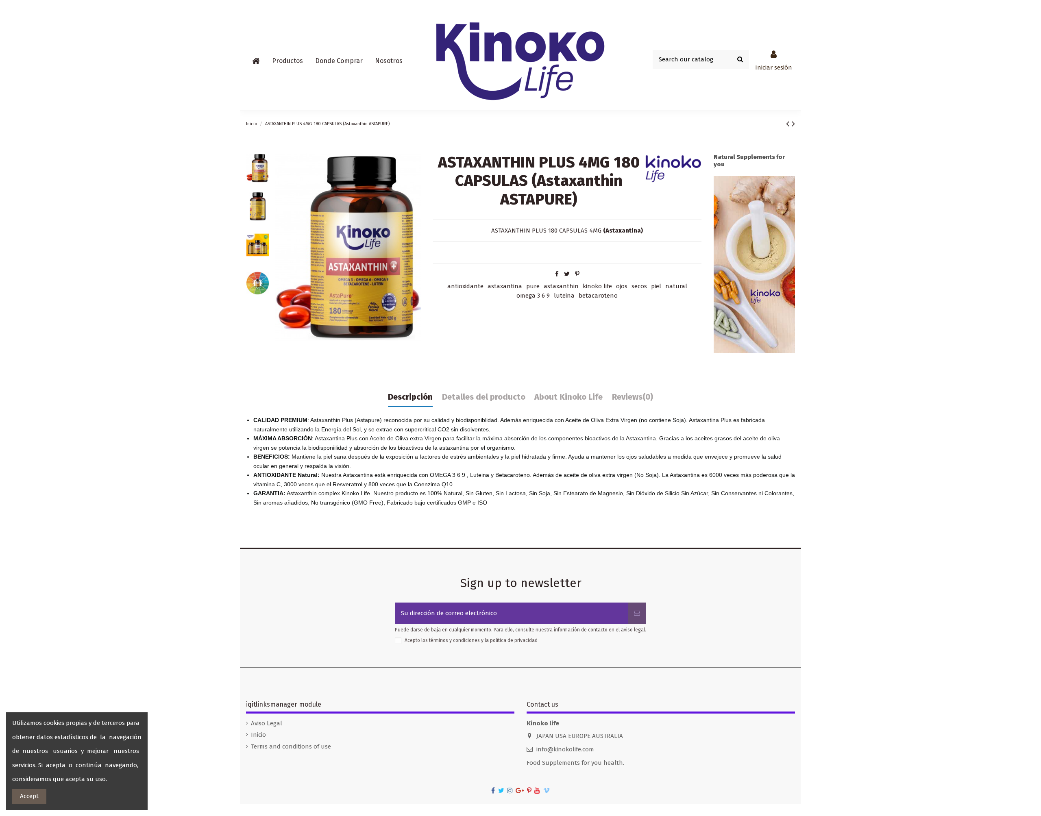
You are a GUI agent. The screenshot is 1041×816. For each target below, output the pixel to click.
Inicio (258, 734)
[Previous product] (789, 123)
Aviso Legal (266, 723)
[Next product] (793, 123)
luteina (564, 295)
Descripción (410, 397)
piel (656, 286)
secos (639, 286)
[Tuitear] (567, 274)
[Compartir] (557, 274)
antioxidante (465, 286)
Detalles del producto (483, 397)
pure (533, 286)
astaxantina (505, 286)
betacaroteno (598, 295)
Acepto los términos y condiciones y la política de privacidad (471, 640)
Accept (29, 796)
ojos (621, 286)
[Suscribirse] (637, 613)
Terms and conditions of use (291, 746)
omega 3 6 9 (533, 295)
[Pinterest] (577, 274)
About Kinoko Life (568, 397)
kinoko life (597, 286)
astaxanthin (561, 286)
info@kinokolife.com (565, 749)
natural (676, 286)
